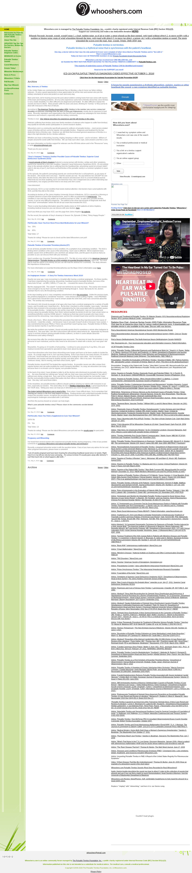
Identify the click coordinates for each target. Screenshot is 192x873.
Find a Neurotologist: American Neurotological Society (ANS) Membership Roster (142, 330)
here (78, 208)
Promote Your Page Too (119, 204)
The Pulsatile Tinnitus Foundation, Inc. (87, 861)
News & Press (10, 75)
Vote (118, 171)
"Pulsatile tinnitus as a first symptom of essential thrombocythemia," (65, 260)
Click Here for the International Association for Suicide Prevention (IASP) (109, 78)
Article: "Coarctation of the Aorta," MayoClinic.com (130, 573)
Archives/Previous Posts (11, 89)
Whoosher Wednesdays (13, 72)
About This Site (10, 40)
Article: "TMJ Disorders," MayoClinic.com (126, 558)
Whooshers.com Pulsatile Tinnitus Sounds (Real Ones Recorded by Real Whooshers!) (144, 768)
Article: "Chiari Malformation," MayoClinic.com (128, 549)
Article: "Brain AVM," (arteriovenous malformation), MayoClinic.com (136, 546)
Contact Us (8, 94)
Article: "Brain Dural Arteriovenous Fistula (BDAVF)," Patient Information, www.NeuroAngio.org (146, 511)
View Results (125, 177)
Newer (100, 82)
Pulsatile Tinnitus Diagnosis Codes (11, 52)
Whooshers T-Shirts (12, 78)
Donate (125, 97)
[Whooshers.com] (119, 203)
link (42, 153)
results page (88, 431)
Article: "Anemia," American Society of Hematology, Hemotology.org (136, 562)
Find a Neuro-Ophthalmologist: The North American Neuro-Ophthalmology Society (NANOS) (146, 339)
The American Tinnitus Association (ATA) (53, 109)
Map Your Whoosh (11, 85)
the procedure (82, 295)
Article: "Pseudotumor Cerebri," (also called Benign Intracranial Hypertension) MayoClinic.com (147, 566)
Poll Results (9, 82)
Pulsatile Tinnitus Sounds (11, 60)
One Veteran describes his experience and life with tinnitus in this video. (67, 119)
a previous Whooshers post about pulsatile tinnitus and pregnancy (63, 444)
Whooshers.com (116, 184)
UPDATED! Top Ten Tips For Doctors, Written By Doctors (13, 45)
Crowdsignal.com (138, 177)
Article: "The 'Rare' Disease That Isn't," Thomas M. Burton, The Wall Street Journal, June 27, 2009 (148, 747)
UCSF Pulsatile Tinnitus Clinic (122, 347)
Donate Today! (10, 68)
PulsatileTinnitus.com (147, 62)
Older (106, 82)
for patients (86, 212)
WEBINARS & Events (12, 56)
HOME (6, 29)
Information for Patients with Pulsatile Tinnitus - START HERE (13, 35)
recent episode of (42, 162)
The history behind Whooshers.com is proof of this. (47, 391)
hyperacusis (92, 197)
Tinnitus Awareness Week (80, 386)
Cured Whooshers (11, 65)
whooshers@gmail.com (43, 145)
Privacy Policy (96, 872)
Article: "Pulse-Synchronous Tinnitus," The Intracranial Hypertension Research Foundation (145, 569)
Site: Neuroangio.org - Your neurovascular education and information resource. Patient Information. (149, 343)
